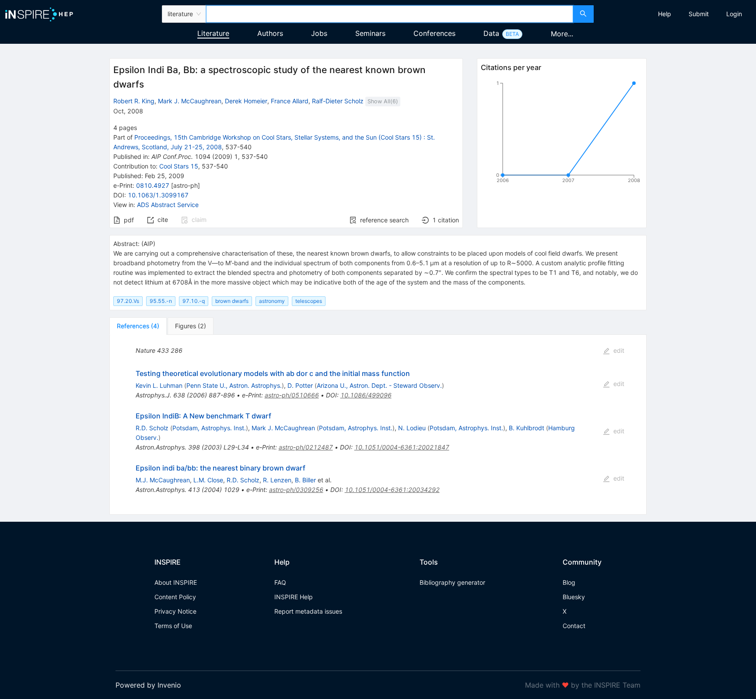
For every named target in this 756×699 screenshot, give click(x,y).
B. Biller (305, 480)
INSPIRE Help (293, 597)
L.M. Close (208, 480)
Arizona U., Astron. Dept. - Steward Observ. (379, 385)
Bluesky (574, 597)
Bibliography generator (452, 582)
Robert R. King (133, 101)
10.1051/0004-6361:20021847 (401, 447)
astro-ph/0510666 (292, 395)
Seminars (370, 33)
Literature (213, 33)
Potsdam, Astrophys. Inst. (209, 428)
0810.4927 (152, 185)
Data (491, 33)
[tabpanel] (378, 425)
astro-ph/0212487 (306, 447)
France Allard (289, 101)
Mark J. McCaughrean (189, 101)
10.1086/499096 (366, 395)
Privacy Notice (175, 611)
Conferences (434, 33)
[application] (562, 133)
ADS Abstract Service (168, 204)
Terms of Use (173, 625)
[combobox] (389, 14)
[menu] (676, 14)
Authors (270, 33)
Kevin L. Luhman (159, 385)
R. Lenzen (277, 480)
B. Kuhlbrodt (526, 428)
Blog (569, 582)
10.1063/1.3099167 (158, 195)
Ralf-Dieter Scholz (338, 101)
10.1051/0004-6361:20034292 (392, 489)
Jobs (319, 33)
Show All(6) (383, 101)
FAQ (280, 582)
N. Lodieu (412, 428)
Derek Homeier (246, 101)
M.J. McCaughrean (163, 480)
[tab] (138, 326)
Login (734, 14)
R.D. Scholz (152, 428)
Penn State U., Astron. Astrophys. (234, 385)
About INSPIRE (175, 582)
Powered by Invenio (148, 685)
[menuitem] (664, 14)
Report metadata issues (308, 611)
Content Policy (175, 597)
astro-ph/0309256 (296, 489)
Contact (574, 625)
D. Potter (300, 385)
